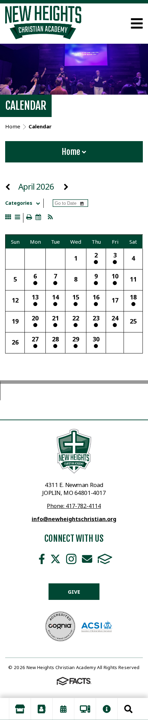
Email (87, 559)
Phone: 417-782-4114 (74, 506)
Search (128, 709)
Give (74, 591)
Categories (18, 203)
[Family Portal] (85, 709)
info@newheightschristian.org (74, 519)
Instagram (71, 559)
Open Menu (137, 23)
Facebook (42, 559)
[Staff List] (41, 709)
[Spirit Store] (20, 709)
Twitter (55, 559)
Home (72, 152)
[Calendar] (63, 709)
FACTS (105, 559)
